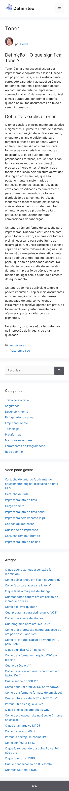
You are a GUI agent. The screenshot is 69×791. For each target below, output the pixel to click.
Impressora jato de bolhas (22, 542)
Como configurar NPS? (20, 742)
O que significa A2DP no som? (25, 649)
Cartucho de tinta (17, 494)
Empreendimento (16, 423)
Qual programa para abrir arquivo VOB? (31, 612)
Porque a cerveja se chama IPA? (26, 737)
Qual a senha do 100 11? (21, 681)
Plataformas (13, 434)
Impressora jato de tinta (21, 500)
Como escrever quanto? (21, 606)
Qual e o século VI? (18, 665)
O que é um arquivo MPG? (22, 725)
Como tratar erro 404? (20, 731)
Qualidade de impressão (21, 530)
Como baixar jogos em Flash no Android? (32, 579)
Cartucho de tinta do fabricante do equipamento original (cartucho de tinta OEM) (31, 484)
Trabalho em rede (17, 400)
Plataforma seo (20, 350)
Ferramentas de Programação (25, 446)
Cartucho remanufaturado (22, 535)
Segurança (12, 406)
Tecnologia (12, 428)
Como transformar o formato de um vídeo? (33, 692)
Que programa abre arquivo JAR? (27, 624)
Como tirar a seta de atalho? (24, 618)
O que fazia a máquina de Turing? (27, 591)
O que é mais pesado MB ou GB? (27, 709)
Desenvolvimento (16, 411)
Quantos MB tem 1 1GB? (21, 769)
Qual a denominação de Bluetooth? (28, 764)
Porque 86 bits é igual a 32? (24, 704)
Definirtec (23, 8)
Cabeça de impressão (19, 524)
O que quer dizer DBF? (20, 758)
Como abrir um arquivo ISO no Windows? (32, 687)
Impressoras (18, 345)
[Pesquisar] (59, 371)
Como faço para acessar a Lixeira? (28, 585)
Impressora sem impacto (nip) (25, 518)
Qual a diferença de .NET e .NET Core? (31, 698)
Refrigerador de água (19, 417)
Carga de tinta (14, 506)
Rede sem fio (14, 451)
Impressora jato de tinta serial (25, 512)
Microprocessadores (18, 440)
